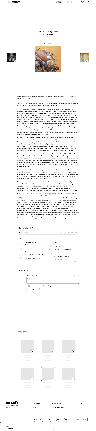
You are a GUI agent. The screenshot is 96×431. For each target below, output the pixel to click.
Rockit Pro (68, 2)
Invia (33, 289)
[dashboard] (88, 2)
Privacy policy (53, 429)
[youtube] (50, 420)
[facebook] (35, 420)
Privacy (0, 424)
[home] (16, 2)
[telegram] (66, 420)
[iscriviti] (89, 419)
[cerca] (84, 2)
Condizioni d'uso (44, 429)
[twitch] (58, 420)
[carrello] (81, 2)
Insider (59, 2)
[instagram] (42, 420)
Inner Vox (21, 230)
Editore (7, 427)
